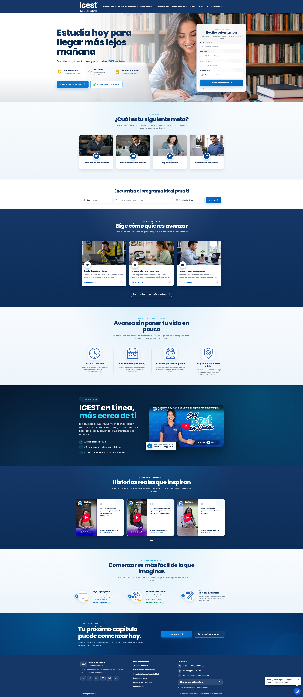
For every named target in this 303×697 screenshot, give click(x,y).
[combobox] (143, 200)
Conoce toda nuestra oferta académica (150, 294)
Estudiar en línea (140, 678)
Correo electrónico (206, 61)
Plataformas (162, 6)
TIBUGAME (203, 6)
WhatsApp (203, 52)
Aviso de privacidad (88, 694)
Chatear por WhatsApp (200, 682)
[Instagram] (89, 678)
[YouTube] (103, 678)
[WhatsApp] (96, 678)
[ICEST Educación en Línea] (89, 7)
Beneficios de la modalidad (144, 670)
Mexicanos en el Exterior (183, 6)
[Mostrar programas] (170, 200)
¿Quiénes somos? (140, 666)
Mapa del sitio (139, 687)
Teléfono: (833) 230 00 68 (193, 666)
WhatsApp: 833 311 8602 (193, 671)
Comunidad (146, 6)
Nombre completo (206, 42)
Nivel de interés (205, 70)
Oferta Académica (127, 6)
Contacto (215, 6)
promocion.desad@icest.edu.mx (196, 675)
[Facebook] (83, 678)
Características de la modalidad (146, 674)
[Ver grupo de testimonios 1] (151, 540)
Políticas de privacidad (142, 682)
